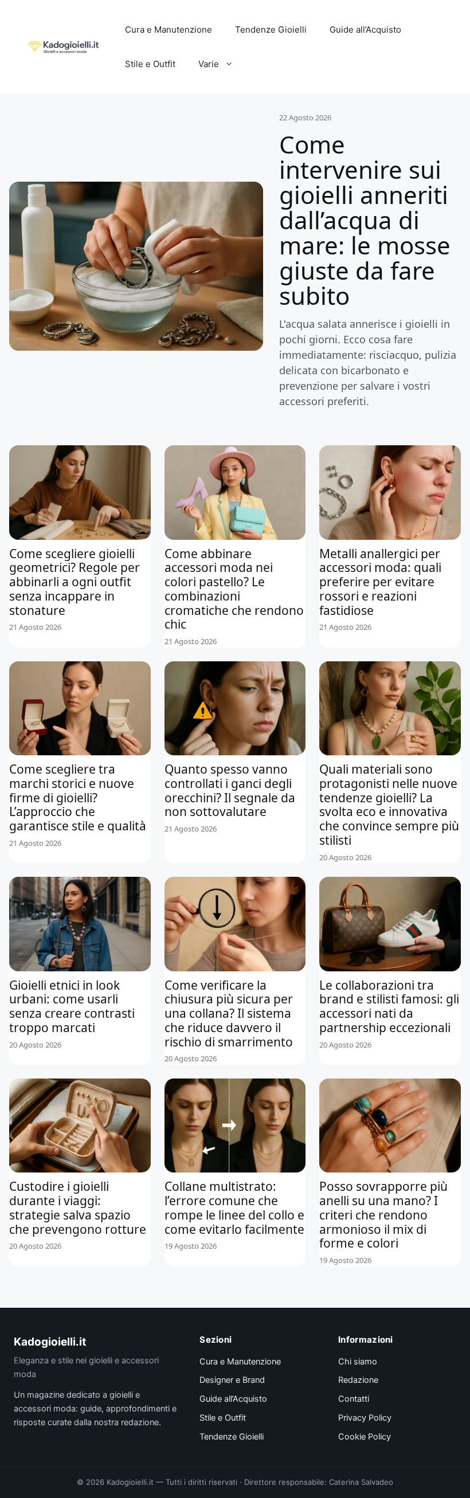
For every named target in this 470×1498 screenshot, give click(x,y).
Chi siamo (357, 1361)
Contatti (353, 1399)
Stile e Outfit (150, 63)
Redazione (358, 1380)
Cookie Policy (364, 1437)
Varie (208, 63)
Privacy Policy (364, 1418)
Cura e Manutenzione (168, 29)
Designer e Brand (232, 1380)
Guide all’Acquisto (365, 29)
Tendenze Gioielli (271, 29)
